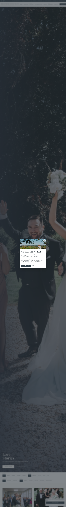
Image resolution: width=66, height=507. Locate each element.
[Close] (44, 240)
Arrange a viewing (26, 265)
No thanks (34, 265)
